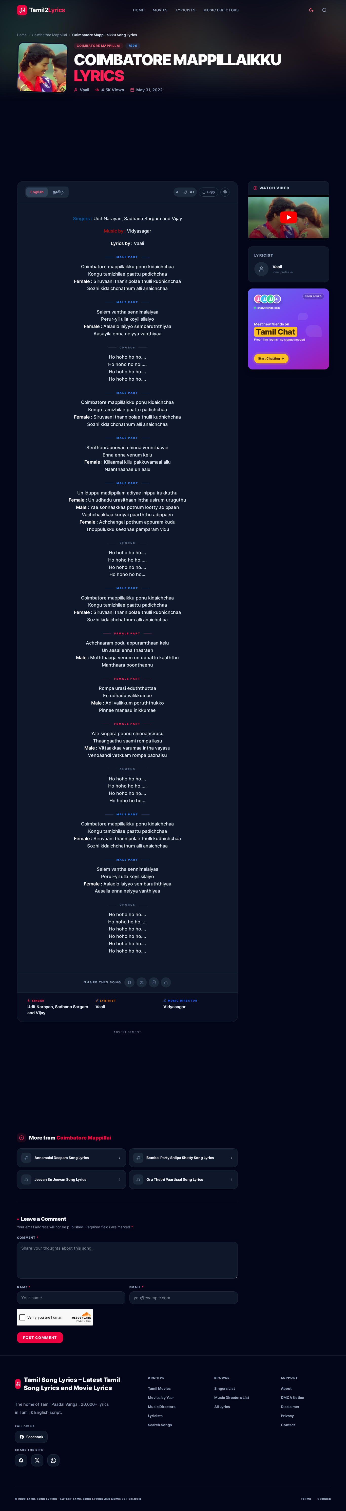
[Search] (324, 10)
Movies (160, 10)
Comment (28, 1237)
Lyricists (185, 10)
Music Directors (221, 10)
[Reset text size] (185, 192)
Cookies (324, 1498)
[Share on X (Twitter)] (142, 982)
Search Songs (160, 1425)
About (286, 1388)
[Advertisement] (173, 139)
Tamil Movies (159, 1388)
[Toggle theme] (311, 10)
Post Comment (40, 1337)
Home (139, 10)
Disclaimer (290, 1406)
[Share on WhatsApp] (154, 982)
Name (23, 1287)
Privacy (287, 1416)
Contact (288, 1425)
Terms (306, 1498)
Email (136, 1287)
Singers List (224, 1388)
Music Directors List (231, 1397)
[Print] (224, 192)
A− (178, 192)
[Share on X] (37, 1460)
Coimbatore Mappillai (49, 35)
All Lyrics (222, 1406)
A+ (192, 192)
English (37, 192)
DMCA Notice (292, 1397)
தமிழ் (58, 192)
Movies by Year (161, 1397)
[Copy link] (166, 982)
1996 (132, 46)
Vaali (84, 89)
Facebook (34, 1437)
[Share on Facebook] (129, 982)
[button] (288, 217)
